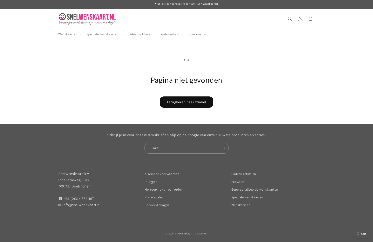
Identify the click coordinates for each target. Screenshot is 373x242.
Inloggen (151, 182)
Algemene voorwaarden (162, 174)
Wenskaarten (240, 205)
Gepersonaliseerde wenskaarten (254, 189)
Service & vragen (157, 205)
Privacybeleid (155, 197)
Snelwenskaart (184, 233)
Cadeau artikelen (243, 174)
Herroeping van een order (163, 189)
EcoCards (238, 182)
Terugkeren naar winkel (186, 102)
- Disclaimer (200, 233)
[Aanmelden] (223, 148)
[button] (70, 34)
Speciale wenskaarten (247, 197)
